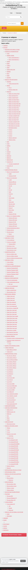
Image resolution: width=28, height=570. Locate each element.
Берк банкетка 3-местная (12, 332)
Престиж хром (12, 203)
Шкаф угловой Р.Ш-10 (13, 97)
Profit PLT (11, 193)
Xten (8, 415)
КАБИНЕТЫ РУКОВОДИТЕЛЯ (11, 51)
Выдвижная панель (13, 127)
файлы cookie (12, 559)
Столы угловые (10, 264)
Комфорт (11, 212)
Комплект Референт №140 (12, 274)
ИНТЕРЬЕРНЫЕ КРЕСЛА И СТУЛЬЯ (13, 470)
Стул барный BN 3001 (13, 452)
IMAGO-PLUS (10, 159)
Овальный (11, 510)
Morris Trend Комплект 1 (14, 59)
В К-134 (10, 189)
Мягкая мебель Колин (11, 486)
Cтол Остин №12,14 (11, 399)
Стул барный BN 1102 (13, 441)
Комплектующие (10, 236)
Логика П (10, 207)
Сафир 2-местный (11, 298)
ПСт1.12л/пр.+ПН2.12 (11, 365)
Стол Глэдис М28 (10, 377)
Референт (9, 91)
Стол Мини (9, 375)
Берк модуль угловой (11, 330)
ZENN (8, 67)
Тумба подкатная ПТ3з (13, 83)
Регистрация (18, 12)
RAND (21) (9, 413)
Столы (8, 429)
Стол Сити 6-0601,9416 (12, 385)
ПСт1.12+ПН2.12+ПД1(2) (12, 359)
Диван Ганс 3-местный (12, 314)
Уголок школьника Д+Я (12, 403)
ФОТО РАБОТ (6, 524)
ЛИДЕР (8, 61)
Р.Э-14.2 (10, 133)
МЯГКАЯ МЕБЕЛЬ (9, 482)
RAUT (8, 73)
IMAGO (8, 85)
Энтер (10, 199)
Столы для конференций (12, 286)
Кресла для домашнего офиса (13, 216)
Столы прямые (10, 262)
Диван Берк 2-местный (12, 326)
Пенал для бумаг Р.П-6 (14, 119)
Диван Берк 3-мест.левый (12, 316)
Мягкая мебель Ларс (11, 484)
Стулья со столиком (11, 242)
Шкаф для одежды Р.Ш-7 (14, 93)
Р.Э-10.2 (10, 129)
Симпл (8, 419)
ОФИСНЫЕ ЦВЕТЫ (9, 276)
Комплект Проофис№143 (12, 268)
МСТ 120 (10, 284)
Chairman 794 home (13, 224)
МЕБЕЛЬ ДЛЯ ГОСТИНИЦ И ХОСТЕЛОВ (14, 512)
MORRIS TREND (10, 55)
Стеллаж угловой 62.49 (14, 163)
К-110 (10, 195)
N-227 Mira (11, 435)
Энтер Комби (11, 197)
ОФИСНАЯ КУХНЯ (9, 421)
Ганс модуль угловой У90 (12, 308)
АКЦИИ (4, 520)
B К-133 (10, 185)
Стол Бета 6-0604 (10, 389)
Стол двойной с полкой (12, 395)
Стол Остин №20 (10, 401)
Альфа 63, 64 (10, 165)
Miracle (10, 234)
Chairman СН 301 (12, 183)
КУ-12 (10, 343)
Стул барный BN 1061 (13, 445)
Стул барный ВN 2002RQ (14, 443)
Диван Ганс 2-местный (12, 312)
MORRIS (9, 71)
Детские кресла (10, 232)
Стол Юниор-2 (10, 373)
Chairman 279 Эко (12, 214)
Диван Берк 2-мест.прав (12, 322)
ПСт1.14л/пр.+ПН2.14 (11, 363)
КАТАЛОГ (5, 47)
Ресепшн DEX (10, 496)
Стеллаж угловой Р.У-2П (14, 115)
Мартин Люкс (11, 205)
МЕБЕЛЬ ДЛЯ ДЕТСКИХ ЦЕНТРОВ (13, 474)
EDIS (8, 141)
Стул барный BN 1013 (13, 456)
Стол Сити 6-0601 (10, 383)
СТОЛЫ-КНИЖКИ (9, 502)
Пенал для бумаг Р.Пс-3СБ (14, 111)
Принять (23, 560)
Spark (10, 191)
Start (10, 187)
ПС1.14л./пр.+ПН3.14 (11, 355)
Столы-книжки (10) (11, 504)
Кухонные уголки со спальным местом (15, 338)
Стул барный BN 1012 (13, 460)
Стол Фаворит (10, 369)
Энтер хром (11, 201)
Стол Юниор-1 (10, 371)
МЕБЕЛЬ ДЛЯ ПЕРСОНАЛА (11, 79)
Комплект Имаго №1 (13, 89)
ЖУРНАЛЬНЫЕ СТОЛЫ (10, 472)
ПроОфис (9, 81)
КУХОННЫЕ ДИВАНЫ (10, 336)
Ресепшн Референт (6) (12, 498)
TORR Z (8, 65)
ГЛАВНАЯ (5, 45)
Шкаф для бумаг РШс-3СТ (14, 105)
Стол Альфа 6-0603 (11, 387)
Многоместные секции (11, 248)
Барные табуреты (10, 466)
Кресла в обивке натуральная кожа (14, 258)
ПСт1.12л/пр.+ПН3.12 (11, 367)
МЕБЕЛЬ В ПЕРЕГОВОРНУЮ (11, 278)
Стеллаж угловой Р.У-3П (14, 121)
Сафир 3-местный (11, 300)
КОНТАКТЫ (5, 530)
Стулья (8, 431)
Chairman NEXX (12, 244)
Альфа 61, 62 (10, 161)
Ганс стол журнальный (12, 306)
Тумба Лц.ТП (9, 351)
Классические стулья (11, 250)
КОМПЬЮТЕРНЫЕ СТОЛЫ (11, 353)
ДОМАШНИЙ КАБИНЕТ (10, 405)
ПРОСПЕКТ (9, 516)
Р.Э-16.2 (10, 135)
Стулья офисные (10, 240)
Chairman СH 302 (12, 222)
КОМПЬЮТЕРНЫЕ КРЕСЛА (11, 169)
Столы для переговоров (12, 280)
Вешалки (9, 468)
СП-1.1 (10, 87)
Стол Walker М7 (10, 391)
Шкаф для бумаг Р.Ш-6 (14, 117)
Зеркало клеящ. (12, 139)
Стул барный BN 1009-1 (14, 462)
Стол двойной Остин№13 (12, 393)
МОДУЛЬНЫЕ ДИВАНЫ (10, 294)
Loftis (8, 149)
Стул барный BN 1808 (13, 464)
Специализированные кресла (13, 228)
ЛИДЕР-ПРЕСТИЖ (11, 69)
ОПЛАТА (5, 528)
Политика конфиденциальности (8, 569)
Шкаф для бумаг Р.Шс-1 (14, 99)
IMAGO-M (9, 155)
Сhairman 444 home (13, 226)
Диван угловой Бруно (11, 290)
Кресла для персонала (12, 177)
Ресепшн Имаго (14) (11, 500)
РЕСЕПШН (7, 494)
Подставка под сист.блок (14, 123)
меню (4, 28)
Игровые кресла (10, 230)
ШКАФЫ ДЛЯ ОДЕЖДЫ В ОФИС (12, 345)
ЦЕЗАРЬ (9, 77)
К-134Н (10, 179)
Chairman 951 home (13, 220)
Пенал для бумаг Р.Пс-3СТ (14, 113)
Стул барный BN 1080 (13, 458)
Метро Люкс (11, 210)
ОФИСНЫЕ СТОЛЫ (9, 260)
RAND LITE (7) (10, 409)
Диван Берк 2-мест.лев (12, 320)
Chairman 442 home (13, 218)
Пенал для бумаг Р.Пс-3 (14, 109)
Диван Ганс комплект (11, 302)
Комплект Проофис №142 (12, 270)
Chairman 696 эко (12, 181)
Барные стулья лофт (11, 433)
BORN (8, 63)
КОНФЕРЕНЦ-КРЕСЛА (10, 252)
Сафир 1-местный (11, 296)
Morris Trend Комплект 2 (14, 57)
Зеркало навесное (13, 137)
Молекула (11, 480)
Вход (11, 12)
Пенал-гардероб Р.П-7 (13, 95)
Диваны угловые (10, 488)
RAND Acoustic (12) (11, 411)
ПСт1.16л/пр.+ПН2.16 (11, 361)
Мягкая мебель (10, 478)
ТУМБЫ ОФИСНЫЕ (9, 347)
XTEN (8, 53)
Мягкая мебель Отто (11, 292)
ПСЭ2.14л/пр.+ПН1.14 (11, 357)
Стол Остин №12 (10, 397)
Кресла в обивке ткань (12, 254)
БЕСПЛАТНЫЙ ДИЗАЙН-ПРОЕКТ (12, 492)
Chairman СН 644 (12, 175)
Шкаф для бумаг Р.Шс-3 (14, 101)
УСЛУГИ (5, 526)
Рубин (8, 167)
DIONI (8, 75)
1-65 (9, 506)
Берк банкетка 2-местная (12, 334)
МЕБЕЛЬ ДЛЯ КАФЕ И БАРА (11, 425)
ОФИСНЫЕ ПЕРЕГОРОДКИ (11, 407)
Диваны (8, 427)
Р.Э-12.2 (10, 131)
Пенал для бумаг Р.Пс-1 (14, 107)
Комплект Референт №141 (12, 272)
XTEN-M (8, 151)
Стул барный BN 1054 (13, 454)
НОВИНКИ (5, 518)
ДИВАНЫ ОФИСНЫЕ (9, 288)
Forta (8, 147)
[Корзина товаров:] (22, 23)
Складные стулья (11, 246)
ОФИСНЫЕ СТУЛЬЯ (9, 238)
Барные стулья (10, 437)
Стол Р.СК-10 (10, 379)
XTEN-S (8, 153)
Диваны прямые (10, 490)
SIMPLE (8, 145)
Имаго (8, 417)
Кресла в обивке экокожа (12, 256)
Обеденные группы (11, 423)
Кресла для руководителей (13, 171)
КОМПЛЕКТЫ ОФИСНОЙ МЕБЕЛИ (12, 266)
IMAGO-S (9, 157)
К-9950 (10, 173)
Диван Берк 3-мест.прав (12, 318)
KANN (8, 514)
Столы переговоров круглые (13, 282)
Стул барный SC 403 (13, 439)
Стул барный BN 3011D (14, 450)
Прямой (10, 508)
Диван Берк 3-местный (12, 324)
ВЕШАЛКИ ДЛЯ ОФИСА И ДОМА (12, 49)
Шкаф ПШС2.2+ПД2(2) (12, 349)
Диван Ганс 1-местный (12, 310)
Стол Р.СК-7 (9, 381)
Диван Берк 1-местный (12, 328)
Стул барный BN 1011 (13, 447)
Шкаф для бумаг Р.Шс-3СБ (14, 103)
